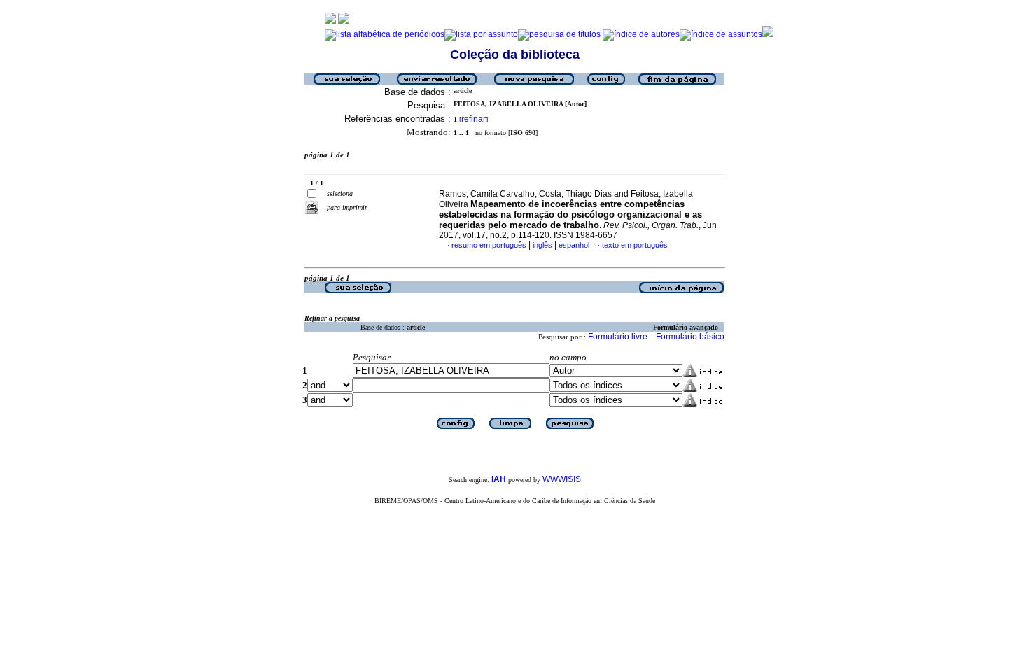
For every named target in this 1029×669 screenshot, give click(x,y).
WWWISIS (561, 479)
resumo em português (488, 245)
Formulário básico (690, 336)
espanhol (574, 245)
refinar (473, 119)
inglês (542, 245)
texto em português (635, 245)
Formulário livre (618, 336)
